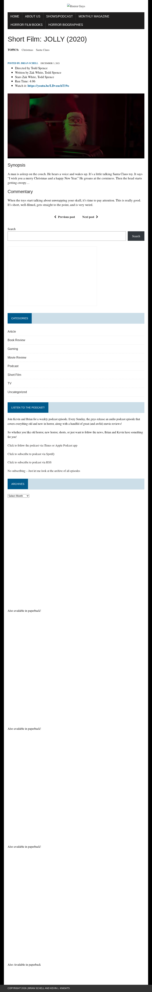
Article (12, 331)
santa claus (42, 50)
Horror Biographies (65, 24)
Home (14, 16)
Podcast (13, 366)
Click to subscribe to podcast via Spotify (31, 454)
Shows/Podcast (59, 16)
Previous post (66, 217)
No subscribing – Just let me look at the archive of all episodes (44, 471)
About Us (32, 16)
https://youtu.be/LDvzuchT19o (48, 85)
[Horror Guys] (76, 6)
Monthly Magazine (94, 16)
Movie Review (17, 357)
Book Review (16, 340)
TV (9, 383)
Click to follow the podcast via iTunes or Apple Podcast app (42, 445)
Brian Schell (29, 63)
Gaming (13, 348)
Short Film (14, 374)
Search (12, 229)
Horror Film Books (27, 24)
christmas (27, 50)
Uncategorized (17, 392)
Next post (88, 217)
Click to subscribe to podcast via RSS (30, 462)
